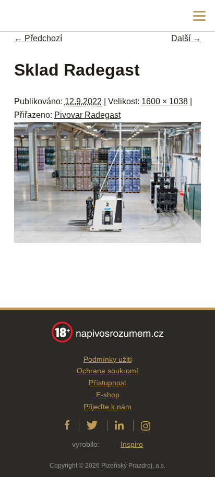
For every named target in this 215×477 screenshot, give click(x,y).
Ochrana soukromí (107, 370)
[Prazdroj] (51, 16)
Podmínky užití (107, 359)
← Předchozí (38, 38)
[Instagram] (145, 425)
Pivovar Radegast (87, 115)
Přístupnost (107, 382)
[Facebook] (67, 425)
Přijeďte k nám (107, 406)
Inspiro (132, 444)
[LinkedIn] (119, 425)
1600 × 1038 (164, 101)
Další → (186, 38)
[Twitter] (92, 425)
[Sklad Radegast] (107, 240)
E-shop (108, 394)
